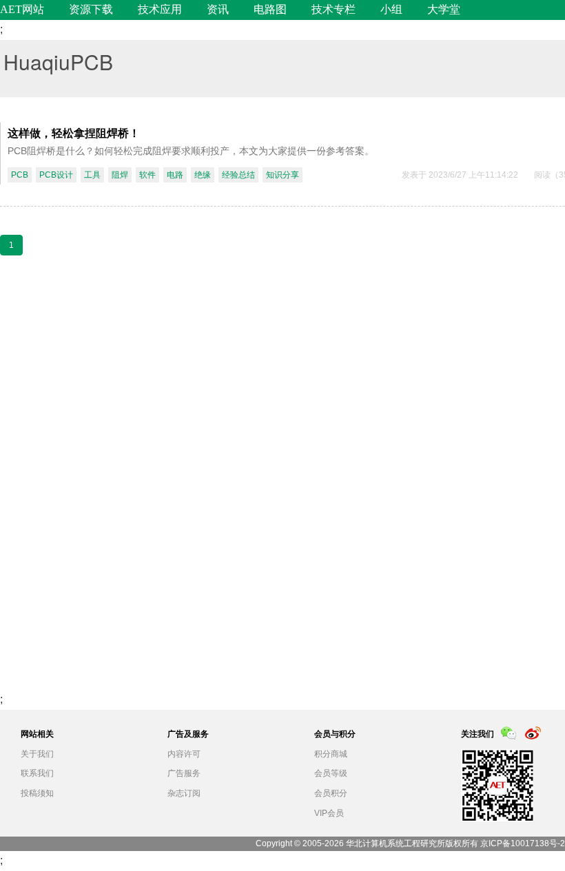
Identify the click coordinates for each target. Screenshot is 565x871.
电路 (175, 175)
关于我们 (37, 754)
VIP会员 (329, 813)
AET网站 (22, 9)
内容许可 (184, 754)
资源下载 (91, 9)
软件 (147, 175)
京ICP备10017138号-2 (522, 843)
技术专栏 (333, 9)
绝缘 (202, 175)
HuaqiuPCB (58, 61)
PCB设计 (56, 175)
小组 (391, 9)
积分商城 (330, 754)
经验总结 (238, 175)
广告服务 (184, 773)
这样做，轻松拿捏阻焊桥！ (74, 132)
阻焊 (120, 175)
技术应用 (160, 9)
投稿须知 (37, 793)
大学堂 (443, 9)
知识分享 (282, 175)
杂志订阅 (184, 793)
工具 (92, 175)
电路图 (270, 9)
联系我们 (37, 773)
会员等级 (330, 773)
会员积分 (330, 793)
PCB (19, 175)
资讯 (218, 9)
